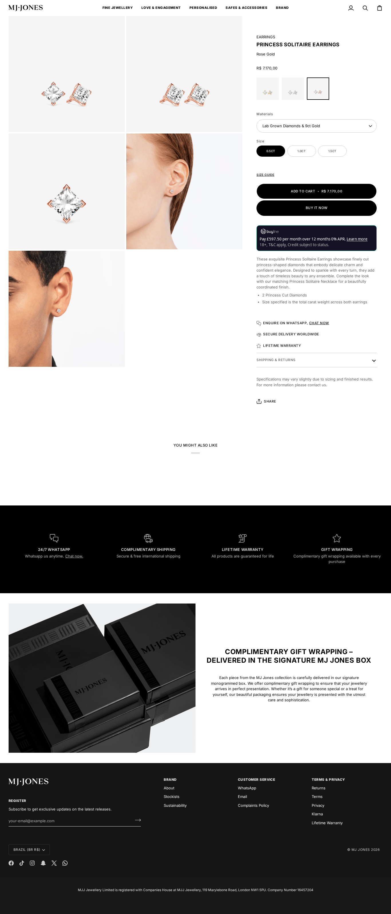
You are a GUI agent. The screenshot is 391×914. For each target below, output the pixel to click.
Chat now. (74, 556)
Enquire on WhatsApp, (296, 323)
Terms (317, 796)
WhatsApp (247, 788)
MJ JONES (360, 850)
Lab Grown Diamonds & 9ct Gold (291, 126)
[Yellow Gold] (269, 90)
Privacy (318, 805)
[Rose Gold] (318, 90)
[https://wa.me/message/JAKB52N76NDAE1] (65, 863)
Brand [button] (170, 780)
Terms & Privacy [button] (328, 780)
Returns (318, 788)
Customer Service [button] (256, 780)
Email (242, 796)
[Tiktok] (21, 863)
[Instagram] (32, 863)
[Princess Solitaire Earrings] (294, 90)
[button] (117, 8)
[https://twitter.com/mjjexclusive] (54, 863)
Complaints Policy (253, 805)
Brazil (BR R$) (26, 850)
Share (270, 401)
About (169, 788)
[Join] (136, 820)
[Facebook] (11, 863)
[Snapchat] (43, 863)
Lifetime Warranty (327, 823)
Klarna (317, 814)
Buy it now (317, 208)
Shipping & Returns (275, 360)
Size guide (265, 174)
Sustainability (175, 805)
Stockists (171, 796)
